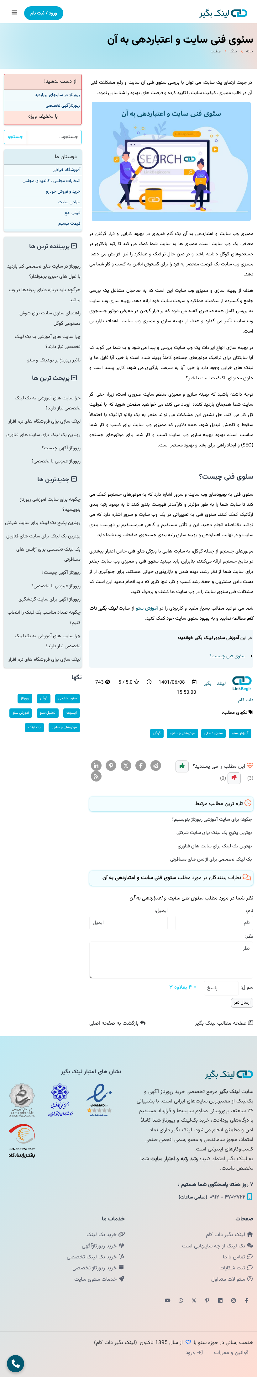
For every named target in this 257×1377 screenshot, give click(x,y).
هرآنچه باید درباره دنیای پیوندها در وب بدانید (45, 295)
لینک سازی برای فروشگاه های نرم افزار (44, 421)
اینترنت (71, 713)
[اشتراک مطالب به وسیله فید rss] (96, 776)
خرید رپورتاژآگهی (100, 1246)
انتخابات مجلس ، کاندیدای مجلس (51, 181)
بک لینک (34, 727)
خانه (249, 51)
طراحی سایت (69, 202)
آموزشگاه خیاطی (66, 170)
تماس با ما (235, 1257)
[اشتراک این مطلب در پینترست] (111, 766)
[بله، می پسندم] (182, 766)
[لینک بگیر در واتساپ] (180, 1301)
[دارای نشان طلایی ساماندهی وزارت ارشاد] (22, 1100)
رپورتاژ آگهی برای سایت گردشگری (49, 599)
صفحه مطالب (221, 1023)
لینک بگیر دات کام (226, 1235)
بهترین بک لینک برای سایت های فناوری (215, 846)
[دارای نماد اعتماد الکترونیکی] (99, 1100)
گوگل (156, 733)
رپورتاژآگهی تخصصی (63, 105)
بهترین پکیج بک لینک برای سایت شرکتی (214, 832)
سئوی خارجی (67, 698)
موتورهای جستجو (182, 733)
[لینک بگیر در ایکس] (194, 1301)
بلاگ (233, 51)
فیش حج (72, 213)
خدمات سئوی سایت (96, 1279)
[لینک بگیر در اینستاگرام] (233, 1301)
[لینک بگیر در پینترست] (207, 1301)
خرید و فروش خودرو (63, 191)
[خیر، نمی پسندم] (234, 778)
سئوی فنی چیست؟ (227, 656)
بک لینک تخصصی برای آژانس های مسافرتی (211, 859)
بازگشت (114, 1023)
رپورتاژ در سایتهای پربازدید (57, 95)
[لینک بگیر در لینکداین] (220, 1301)
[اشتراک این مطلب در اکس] (126, 766)
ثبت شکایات (233, 1268)
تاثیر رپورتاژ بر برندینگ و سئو (54, 360)
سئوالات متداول (229, 1279)
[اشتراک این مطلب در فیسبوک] (141, 766)
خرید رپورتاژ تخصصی (95, 1268)
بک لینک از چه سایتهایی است (214, 1246)
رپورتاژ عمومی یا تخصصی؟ (56, 461)
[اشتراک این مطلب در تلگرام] (155, 766)
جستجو (15, 137)
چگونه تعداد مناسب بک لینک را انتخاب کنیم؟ (44, 617)
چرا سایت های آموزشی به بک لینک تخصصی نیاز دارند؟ (48, 341)
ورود (191, 1353)
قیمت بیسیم (69, 223)
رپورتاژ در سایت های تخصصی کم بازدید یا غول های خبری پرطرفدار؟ (44, 271)
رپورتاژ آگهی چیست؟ (61, 448)
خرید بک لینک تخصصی (92, 1257)
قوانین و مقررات (230, 1353)
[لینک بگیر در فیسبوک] (246, 1301)
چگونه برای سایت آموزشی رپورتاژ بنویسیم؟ (212, 819)
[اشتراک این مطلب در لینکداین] (96, 766)
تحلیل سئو (47, 713)
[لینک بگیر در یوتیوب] (167, 1301)
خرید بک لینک (102, 1235)
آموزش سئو (147, 608)
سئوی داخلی (213, 733)
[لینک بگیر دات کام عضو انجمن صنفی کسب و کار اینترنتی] (60, 1100)
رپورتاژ (25, 698)
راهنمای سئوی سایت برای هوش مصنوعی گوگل (50, 318)
